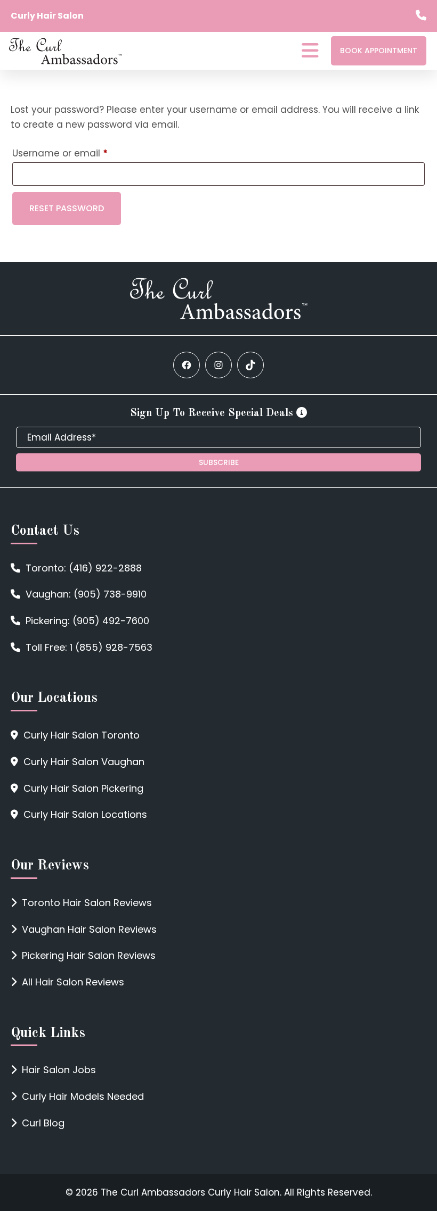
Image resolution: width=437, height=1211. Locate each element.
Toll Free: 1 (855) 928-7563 (89, 647)
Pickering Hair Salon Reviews (89, 955)
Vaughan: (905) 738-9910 (86, 594)
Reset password (66, 208)
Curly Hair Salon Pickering (83, 788)
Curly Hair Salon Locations (85, 814)
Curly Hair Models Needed (83, 1096)
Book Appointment (378, 50)
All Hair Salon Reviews (73, 982)
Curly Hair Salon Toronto (81, 735)
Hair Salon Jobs (59, 1069)
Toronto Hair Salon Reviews (87, 902)
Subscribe (219, 462)
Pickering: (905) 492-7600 (87, 620)
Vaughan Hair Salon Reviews (89, 929)
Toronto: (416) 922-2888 (84, 568)
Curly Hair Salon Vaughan (83, 761)
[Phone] (421, 16)
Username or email (80, 153)
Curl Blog (43, 1123)
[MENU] (310, 52)
